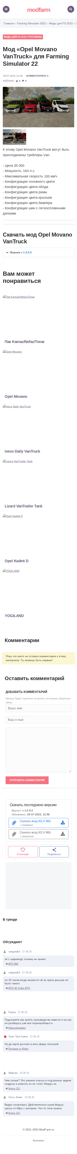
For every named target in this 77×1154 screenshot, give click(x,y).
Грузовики (35, 37)
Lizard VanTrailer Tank (23, 506)
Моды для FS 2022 (15, 37)
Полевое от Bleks (18, 1049)
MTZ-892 (13, 964)
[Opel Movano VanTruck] (38, 107)
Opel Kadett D (16, 561)
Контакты (38, 1140)
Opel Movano (16, 396)
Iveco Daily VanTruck (22, 451)
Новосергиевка (16, 1028)
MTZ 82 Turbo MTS (19, 988)
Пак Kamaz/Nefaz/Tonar (25, 342)
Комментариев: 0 (37, 76)
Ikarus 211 (14, 1088)
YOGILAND (14, 616)
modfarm (38, 9)
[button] (38, 252)
